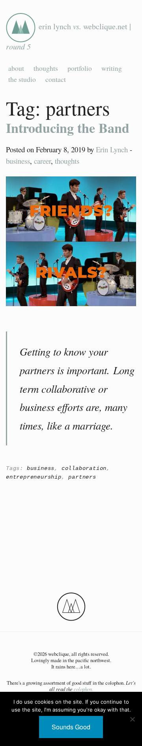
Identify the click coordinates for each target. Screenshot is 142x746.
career (42, 161)
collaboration (84, 468)
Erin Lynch (112, 149)
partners (82, 477)
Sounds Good (71, 726)
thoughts (46, 68)
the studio (22, 79)
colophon (83, 688)
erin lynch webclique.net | (68, 36)
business (18, 161)
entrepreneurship (34, 477)
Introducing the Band (67, 128)
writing (111, 68)
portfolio (79, 68)
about (16, 68)
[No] (132, 719)
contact (55, 79)
